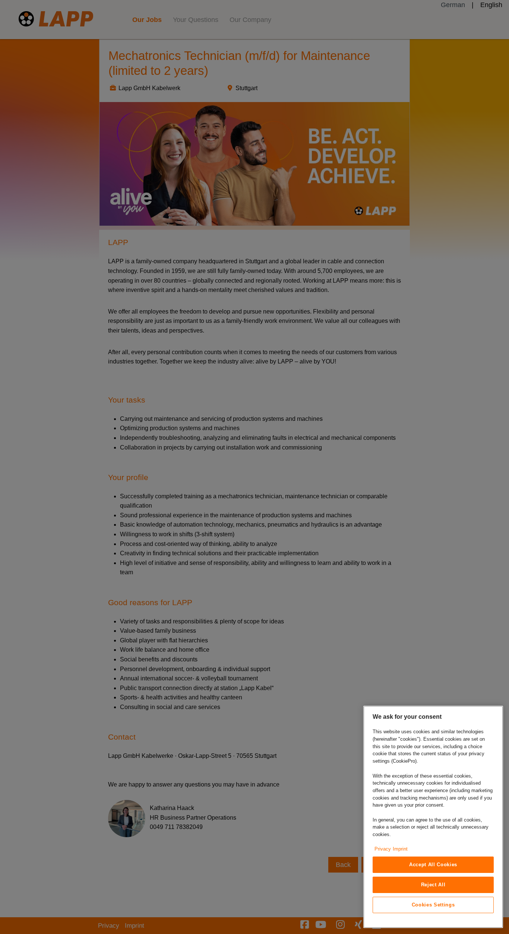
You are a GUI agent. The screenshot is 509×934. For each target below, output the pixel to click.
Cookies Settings (433, 905)
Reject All (433, 884)
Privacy (382, 849)
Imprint (400, 849)
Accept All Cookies (433, 864)
